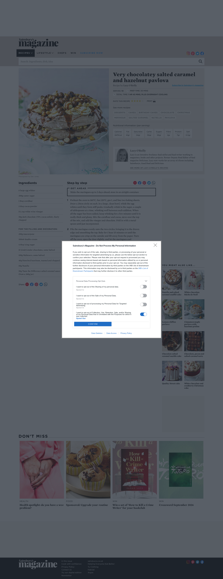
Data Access (111, 333)
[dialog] (111, 289)
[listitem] (111, 281)
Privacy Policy (126, 333)
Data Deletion (96, 333)
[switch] (143, 286)
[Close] (156, 245)
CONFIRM (93, 324)
